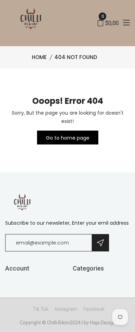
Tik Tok (40, 309)
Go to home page (67, 137)
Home (39, 57)
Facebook (94, 309)
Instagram (66, 309)
